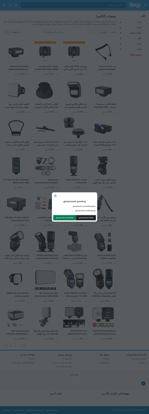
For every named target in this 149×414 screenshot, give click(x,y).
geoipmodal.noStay (86, 218)
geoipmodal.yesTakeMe (65, 218)
